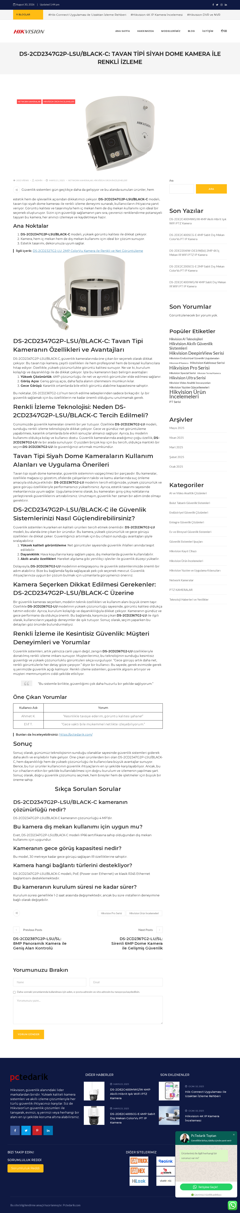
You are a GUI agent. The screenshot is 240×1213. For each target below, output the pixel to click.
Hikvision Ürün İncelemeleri (59, 101)
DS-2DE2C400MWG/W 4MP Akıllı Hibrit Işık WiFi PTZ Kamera (197, 221)
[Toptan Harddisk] (166, 1181)
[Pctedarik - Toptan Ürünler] (166, 1171)
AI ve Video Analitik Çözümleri (188, 493)
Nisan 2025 (176, 437)
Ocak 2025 (176, 466)
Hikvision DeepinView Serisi (196, 353)
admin (38, 180)
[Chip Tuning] (139, 1171)
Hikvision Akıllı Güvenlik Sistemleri (191, 345)
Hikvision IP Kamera (178, 363)
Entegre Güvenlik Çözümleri (186, 522)
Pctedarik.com (71, 1205)
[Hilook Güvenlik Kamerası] (139, 1181)
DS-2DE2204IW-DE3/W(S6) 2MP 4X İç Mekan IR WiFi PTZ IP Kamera (194, 253)
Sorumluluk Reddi (25, 1168)
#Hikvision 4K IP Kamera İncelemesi (157, 15)
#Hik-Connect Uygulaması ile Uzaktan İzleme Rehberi (87, 15)
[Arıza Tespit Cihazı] (139, 1161)
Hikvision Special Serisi (182, 373)
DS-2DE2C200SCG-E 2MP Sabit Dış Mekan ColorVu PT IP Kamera (196, 268)
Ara (171, 180)
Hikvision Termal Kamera (209, 373)
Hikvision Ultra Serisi (187, 378)
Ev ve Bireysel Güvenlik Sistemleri (190, 531)
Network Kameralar (29, 101)
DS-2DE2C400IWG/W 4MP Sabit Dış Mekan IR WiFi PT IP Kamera (197, 284)
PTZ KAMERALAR (181, 589)
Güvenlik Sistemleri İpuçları (186, 541)
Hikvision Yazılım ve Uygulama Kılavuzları (194, 570)
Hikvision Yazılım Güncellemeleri (189, 387)
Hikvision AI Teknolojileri (186, 339)
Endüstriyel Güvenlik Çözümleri (188, 512)
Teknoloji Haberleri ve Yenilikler (189, 599)
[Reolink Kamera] (166, 1161)
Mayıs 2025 (176, 428)
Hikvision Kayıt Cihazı (182, 551)
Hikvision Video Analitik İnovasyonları (190, 382)
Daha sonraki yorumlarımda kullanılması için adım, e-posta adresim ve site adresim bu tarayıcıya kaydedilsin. (78, 991)
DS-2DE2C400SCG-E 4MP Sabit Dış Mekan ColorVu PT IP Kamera (196, 237)
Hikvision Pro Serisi (111, 913)
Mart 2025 (176, 447)
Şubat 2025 (176, 457)
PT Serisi (175, 401)
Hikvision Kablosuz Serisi (207, 362)
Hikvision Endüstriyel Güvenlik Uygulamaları (194, 358)
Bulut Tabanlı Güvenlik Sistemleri (189, 503)
